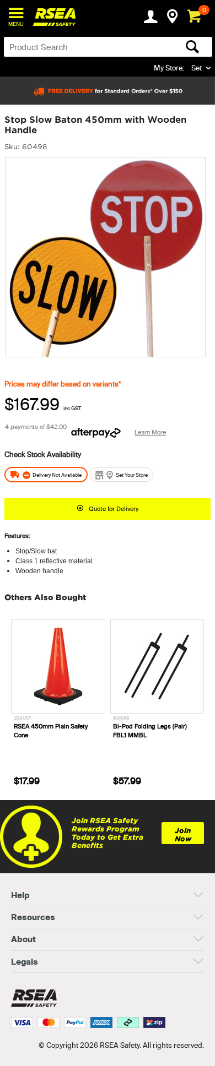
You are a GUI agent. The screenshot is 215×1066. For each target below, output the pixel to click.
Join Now (183, 834)
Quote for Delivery (113, 509)
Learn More (150, 432)
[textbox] (85, 47)
